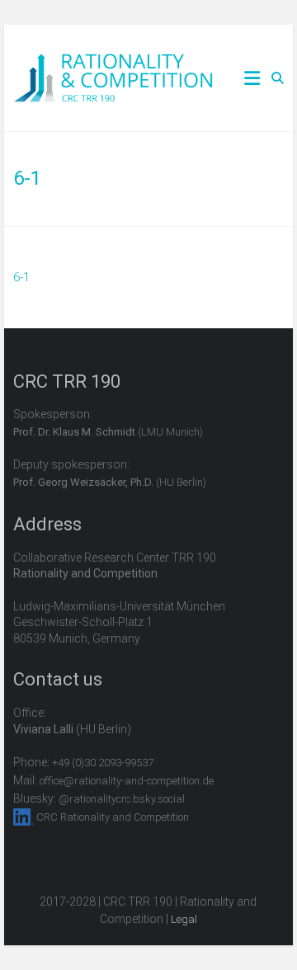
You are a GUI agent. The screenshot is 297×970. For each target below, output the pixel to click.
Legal (184, 919)
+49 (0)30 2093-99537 (102, 762)
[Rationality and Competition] (113, 62)
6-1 (21, 277)
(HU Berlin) (109, 482)
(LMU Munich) (108, 432)
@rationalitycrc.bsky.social (122, 799)
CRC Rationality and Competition (112, 817)
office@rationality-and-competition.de (127, 781)
